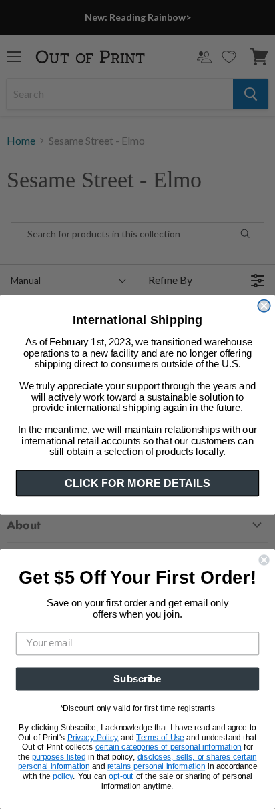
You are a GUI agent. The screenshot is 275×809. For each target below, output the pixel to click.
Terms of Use (160, 737)
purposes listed (59, 757)
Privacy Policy (93, 737)
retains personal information (156, 767)
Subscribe (137, 679)
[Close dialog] (264, 305)
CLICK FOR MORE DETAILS (137, 482)
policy (63, 776)
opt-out (121, 776)
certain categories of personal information (168, 747)
